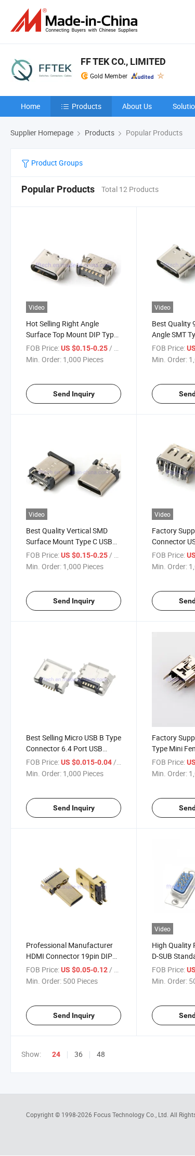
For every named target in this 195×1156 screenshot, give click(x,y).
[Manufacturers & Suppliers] (75, 20)
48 (101, 1054)
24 (56, 1054)
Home (30, 106)
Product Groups (56, 163)
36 (78, 1054)
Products (86, 106)
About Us (137, 106)
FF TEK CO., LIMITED (123, 61)
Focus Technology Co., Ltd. (132, 1114)
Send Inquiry (74, 394)
